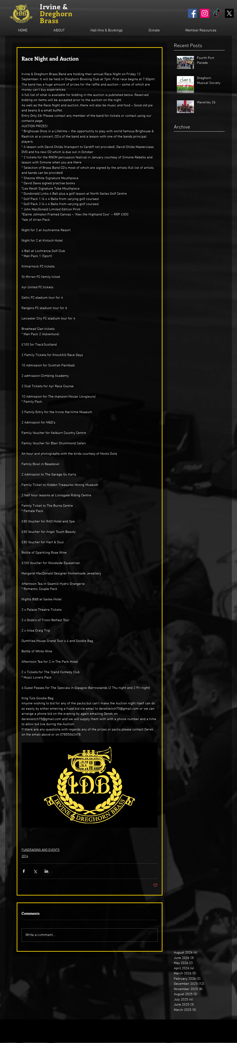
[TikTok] (216, 13)
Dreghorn (56, 13)
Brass (49, 20)
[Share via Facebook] (24, 871)
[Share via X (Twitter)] (35, 871)
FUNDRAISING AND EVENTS (40, 850)
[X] (229, 13)
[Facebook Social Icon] (192, 13)
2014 (25, 856)
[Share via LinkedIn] (46, 871)
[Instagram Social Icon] (204, 13)
